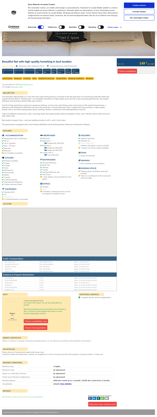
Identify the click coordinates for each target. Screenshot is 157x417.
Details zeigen (113, 27)
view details (66, 384)
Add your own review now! (102, 404)
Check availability (127, 71)
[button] (90, 398)
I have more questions (35, 327)
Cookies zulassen (139, 5)
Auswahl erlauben (139, 12)
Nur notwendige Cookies (139, 18)
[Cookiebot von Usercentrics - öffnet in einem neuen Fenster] (13, 27)
